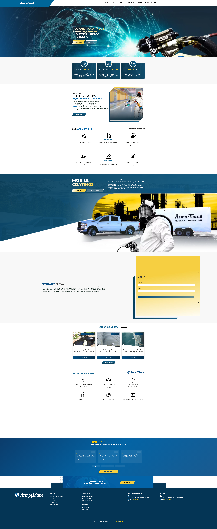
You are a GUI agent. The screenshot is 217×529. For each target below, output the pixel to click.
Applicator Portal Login (87, 500)
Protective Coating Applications (56, 496)
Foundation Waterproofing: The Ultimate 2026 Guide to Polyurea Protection (133, 351)
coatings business (108, 76)
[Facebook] (27, 498)
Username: (141, 282)
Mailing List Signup (53, 504)
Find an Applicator (86, 498)
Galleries (140, 2)
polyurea (75, 106)
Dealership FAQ (86, 507)
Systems (121, 2)
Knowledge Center (130, 2)
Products (114, 2)
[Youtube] (32, 498)
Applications (106, 2)
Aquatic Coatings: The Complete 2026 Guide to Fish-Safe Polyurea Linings (84, 351)
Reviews (147, 2)
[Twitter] (29, 498)
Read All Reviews (108, 471)
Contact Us (153, 2)
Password (141, 288)
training (103, 108)
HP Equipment (53, 502)
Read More (84, 357)
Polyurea (51, 498)
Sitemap (122, 521)
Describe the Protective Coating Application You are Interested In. (82, 83)
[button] (207, 3)
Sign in (166, 296)
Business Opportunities (88, 496)
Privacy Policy (115, 521)
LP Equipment (52, 500)
